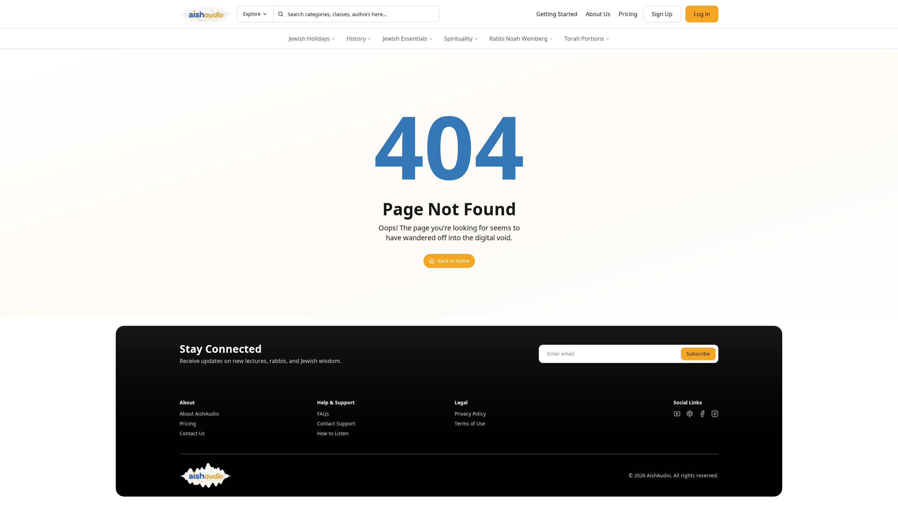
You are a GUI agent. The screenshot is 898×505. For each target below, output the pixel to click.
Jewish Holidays (309, 38)
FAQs (323, 413)
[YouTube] (677, 413)
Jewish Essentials (405, 38)
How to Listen (333, 433)
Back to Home (453, 260)
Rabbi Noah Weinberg (518, 38)
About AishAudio (199, 413)
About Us (598, 14)
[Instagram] (714, 413)
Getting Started (556, 14)
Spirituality (458, 38)
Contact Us (192, 433)
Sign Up (662, 14)
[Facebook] (702, 413)
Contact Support (336, 423)
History (356, 38)
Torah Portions (584, 38)
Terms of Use (470, 423)
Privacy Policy (470, 413)
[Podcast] (689, 413)
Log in (702, 14)
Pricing (628, 14)
